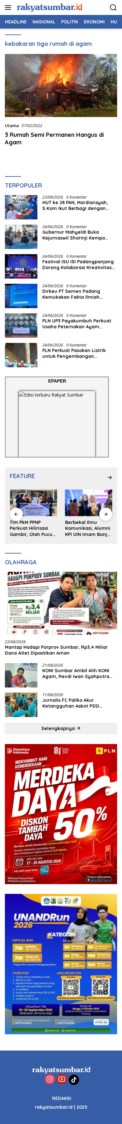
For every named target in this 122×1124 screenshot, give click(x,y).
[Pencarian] (113, 7)
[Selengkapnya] (109, 477)
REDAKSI (61, 1098)
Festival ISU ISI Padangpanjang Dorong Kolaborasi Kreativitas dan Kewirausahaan (78, 264)
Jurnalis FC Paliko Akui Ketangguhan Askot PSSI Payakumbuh (70, 703)
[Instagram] (50, 1079)
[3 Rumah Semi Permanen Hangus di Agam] (61, 85)
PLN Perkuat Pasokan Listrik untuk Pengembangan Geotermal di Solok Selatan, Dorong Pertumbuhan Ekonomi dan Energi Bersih (78, 353)
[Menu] (9, 7)
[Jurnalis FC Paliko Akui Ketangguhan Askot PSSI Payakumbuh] (21, 705)
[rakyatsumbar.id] (48, 7)
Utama (12, 125)
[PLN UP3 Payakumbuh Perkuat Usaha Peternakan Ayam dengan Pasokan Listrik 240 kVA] (21, 325)
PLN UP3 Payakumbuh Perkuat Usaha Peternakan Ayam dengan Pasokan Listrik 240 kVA (78, 324)
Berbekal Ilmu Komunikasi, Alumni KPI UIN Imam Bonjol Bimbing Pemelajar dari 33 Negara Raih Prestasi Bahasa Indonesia (34, 528)
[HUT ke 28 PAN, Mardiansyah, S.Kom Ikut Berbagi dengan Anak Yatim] (21, 207)
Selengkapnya (58, 728)
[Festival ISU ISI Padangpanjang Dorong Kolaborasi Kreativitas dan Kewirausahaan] (21, 266)
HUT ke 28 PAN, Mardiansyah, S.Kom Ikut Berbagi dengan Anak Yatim (75, 205)
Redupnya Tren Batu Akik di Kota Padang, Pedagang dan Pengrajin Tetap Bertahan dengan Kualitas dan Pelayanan (90, 528)
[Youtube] (62, 1079)
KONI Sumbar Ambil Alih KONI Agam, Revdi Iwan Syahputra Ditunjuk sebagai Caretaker (75, 673)
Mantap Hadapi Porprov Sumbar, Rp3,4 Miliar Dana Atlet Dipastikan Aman (56, 650)
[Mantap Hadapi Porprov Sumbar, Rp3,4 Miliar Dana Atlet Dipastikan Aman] (61, 603)
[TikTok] (74, 1080)
